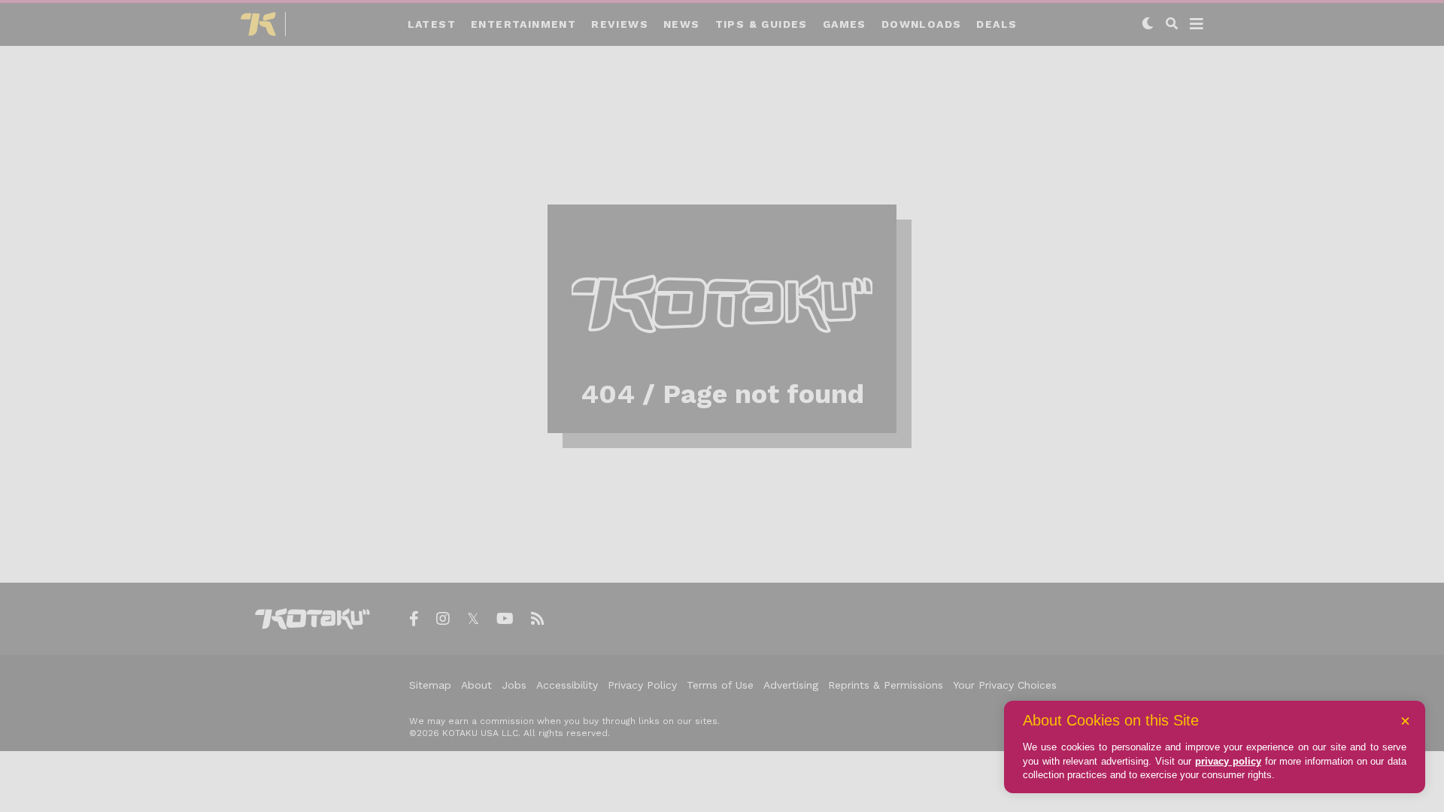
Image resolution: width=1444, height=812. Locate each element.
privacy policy (1228, 761)
